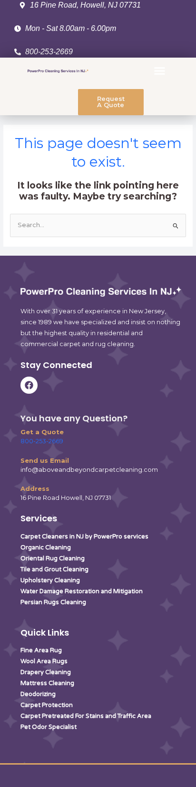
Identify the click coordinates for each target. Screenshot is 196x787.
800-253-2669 (41, 441)
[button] (160, 71)
